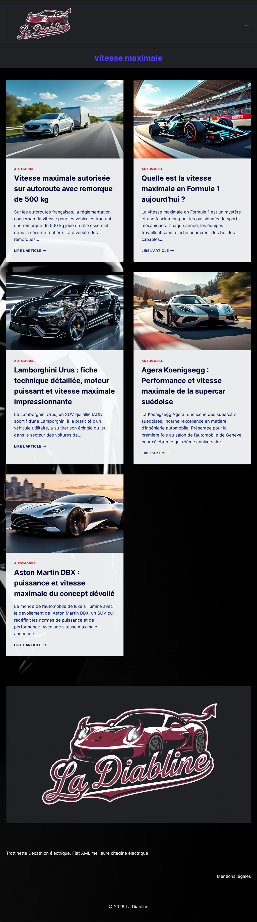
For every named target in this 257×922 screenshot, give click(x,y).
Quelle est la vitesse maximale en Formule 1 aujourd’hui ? (181, 188)
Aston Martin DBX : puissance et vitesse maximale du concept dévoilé (64, 583)
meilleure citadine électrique (119, 853)
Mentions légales (234, 876)
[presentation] (64, 119)
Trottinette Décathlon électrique (38, 853)
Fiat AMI (80, 853)
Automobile (25, 169)
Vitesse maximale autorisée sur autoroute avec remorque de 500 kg (63, 188)
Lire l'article (30, 251)
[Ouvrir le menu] (246, 24)
